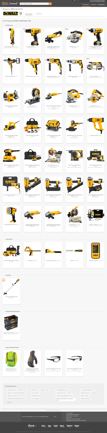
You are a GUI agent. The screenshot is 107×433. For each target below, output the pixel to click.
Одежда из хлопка (44, 390)
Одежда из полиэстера (12, 395)
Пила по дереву (35, 398)
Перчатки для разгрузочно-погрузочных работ (64, 399)
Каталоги (93, 4)
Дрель (69, 392)
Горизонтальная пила (61, 392)
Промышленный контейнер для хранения (16, 398)
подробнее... (9, 402)
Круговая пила (35, 390)
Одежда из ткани (21, 390)
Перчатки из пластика (85, 398)
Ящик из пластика (84, 395)
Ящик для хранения (85, 392)
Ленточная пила (35, 392)
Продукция (85, 4)
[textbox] (34, 3)
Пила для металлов (12, 390)
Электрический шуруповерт (86, 390)
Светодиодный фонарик (61, 390)
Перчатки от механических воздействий (16, 392)
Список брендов (69, 413)
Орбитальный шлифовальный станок (64, 395)
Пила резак (94, 392)
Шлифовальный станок (37, 395)
